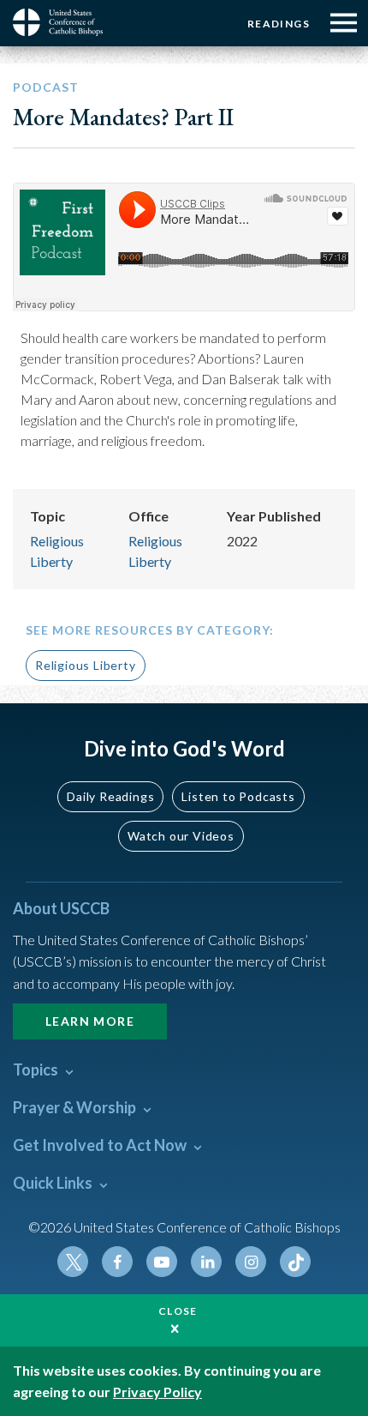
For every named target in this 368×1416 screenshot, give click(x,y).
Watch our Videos (181, 836)
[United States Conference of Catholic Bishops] (64, 22)
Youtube (161, 1261)
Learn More (89, 1021)
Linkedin (206, 1261)
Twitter (72, 1261)
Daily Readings (110, 796)
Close (178, 1311)
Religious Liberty (85, 665)
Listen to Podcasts (237, 796)
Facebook (117, 1261)
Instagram (250, 1261)
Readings (278, 23)
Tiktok (295, 1261)
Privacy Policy (157, 1391)
